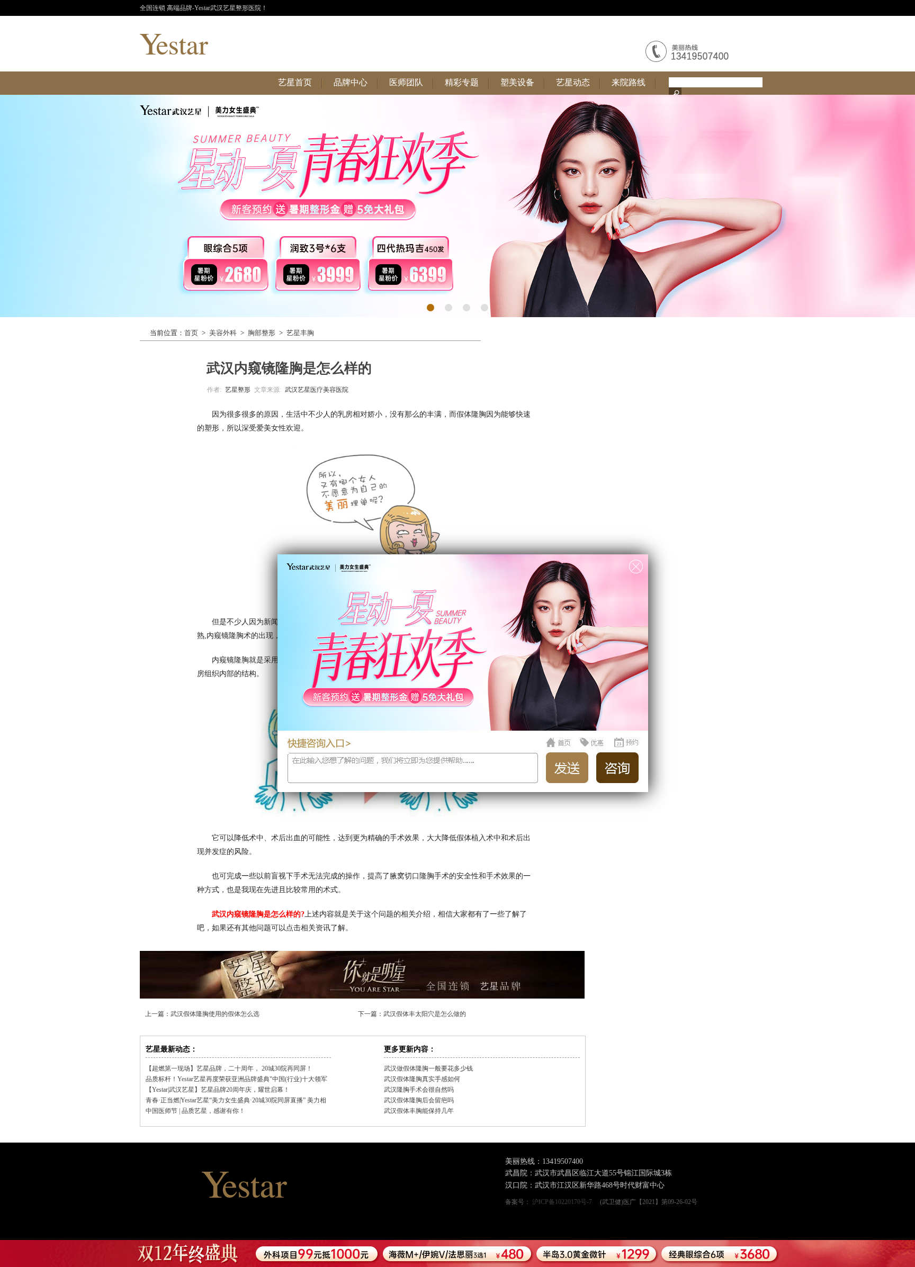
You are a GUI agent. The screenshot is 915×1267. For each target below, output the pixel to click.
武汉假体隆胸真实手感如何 (422, 1079)
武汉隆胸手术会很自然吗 (419, 1089)
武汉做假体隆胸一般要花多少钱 (428, 1068)
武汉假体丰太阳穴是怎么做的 (424, 1014)
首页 (191, 333)
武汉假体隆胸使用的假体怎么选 (215, 1014)
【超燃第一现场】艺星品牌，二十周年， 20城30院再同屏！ (229, 1068)
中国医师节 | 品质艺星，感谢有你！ (195, 1111)
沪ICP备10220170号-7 (563, 1202)
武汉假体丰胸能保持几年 (419, 1111)
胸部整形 (261, 333)
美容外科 (223, 333)
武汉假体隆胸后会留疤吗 (419, 1100)
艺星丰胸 (300, 333)
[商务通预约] (531, 1253)
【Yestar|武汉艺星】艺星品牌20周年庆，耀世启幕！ (218, 1089)
